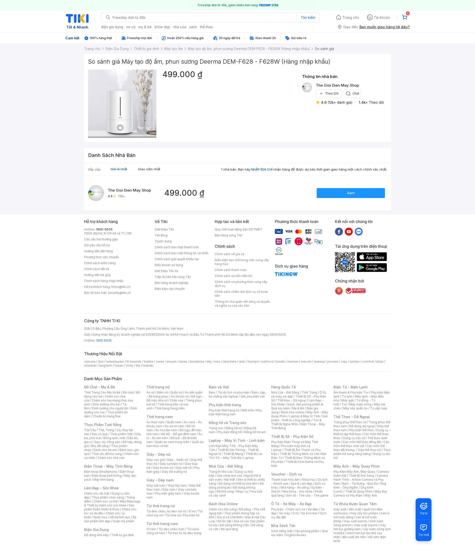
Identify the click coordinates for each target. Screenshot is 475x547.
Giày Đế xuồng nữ (174, 471)
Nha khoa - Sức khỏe (297, 491)
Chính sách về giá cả (229, 254)
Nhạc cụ (242, 491)
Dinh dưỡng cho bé (106, 404)
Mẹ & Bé (298, 408)
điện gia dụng (112, 27)
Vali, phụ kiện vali (252, 396)
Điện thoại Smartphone (100, 471)
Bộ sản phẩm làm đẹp (110, 519)
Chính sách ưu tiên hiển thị (233, 276)
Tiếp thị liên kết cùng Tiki (173, 277)
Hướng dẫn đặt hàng (98, 251)
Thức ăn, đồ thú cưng (107, 454)
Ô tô (295, 513)
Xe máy (284, 513)
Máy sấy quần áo (355, 408)
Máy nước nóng (360, 404)
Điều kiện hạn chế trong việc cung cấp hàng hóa (242, 262)
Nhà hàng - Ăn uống (295, 487)
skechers (230, 361)
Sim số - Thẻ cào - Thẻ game (307, 495)
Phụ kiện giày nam (168, 493)
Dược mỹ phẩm (123, 521)
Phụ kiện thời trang (225, 405)
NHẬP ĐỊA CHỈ (261, 169)
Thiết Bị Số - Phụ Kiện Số (292, 436)
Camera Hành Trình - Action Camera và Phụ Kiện (360, 479)
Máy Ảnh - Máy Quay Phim (356, 466)
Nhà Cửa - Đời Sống (226, 466)
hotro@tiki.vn (120, 287)
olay (344, 361)
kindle (280, 361)
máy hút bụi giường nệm (359, 527)
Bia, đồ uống (100, 446)
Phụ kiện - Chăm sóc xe (288, 509)
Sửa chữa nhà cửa (229, 475)
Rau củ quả (100, 434)
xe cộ (130, 27)
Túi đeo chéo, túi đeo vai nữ (166, 511)
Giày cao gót (155, 460)
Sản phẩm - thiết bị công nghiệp (299, 418)
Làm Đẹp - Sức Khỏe (101, 488)
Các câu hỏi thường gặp (101, 239)
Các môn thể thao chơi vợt (361, 444)
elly (209, 361)
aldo (242, 361)
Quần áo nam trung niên (172, 442)
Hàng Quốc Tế (283, 387)
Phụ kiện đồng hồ (229, 432)
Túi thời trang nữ (160, 506)
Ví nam (151, 529)
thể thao (206, 27)
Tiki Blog (161, 235)
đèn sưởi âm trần (354, 537)
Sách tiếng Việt (281, 531)
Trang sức (216, 428)
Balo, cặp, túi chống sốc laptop (237, 394)
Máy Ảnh (371, 495)
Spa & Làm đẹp (301, 483)
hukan (119, 365)
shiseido (90, 365)
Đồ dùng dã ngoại (362, 426)
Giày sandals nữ (171, 464)
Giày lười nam (156, 485)
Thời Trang (309, 392)
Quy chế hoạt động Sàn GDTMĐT (238, 229)
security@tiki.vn (119, 293)
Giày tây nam (177, 485)
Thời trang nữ (158, 387)
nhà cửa (179, 27)
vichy (129, 365)
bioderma (197, 361)
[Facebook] (339, 231)
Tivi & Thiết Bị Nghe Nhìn (296, 422)
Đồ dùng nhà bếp (96, 535)
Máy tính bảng (104, 479)
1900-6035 (104, 229)
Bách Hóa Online (223, 504)
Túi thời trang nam (162, 524)
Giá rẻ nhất (119, 169)
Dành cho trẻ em (105, 450)
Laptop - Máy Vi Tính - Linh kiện (237, 440)
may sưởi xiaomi (355, 521)
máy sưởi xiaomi (365, 525)
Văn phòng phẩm (307, 531)
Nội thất (229, 479)
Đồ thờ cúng (225, 491)
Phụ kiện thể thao (361, 430)
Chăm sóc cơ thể (106, 501)
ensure (171, 361)
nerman (292, 361)
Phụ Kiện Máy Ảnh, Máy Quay (354, 471)
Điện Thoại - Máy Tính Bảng (108, 466)
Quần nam (174, 422)
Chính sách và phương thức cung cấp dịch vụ (241, 284)
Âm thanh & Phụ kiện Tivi (351, 392)
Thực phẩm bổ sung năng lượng (362, 452)
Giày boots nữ (163, 468)
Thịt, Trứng (106, 430)
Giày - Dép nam (159, 480)
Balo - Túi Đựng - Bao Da (360, 483)
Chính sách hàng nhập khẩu (103, 281)
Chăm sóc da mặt (96, 493)
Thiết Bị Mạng (233, 454)
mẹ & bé (145, 27)
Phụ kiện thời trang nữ (224, 410)
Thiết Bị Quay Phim (358, 491)
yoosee (332, 361)
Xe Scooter (309, 513)
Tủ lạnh (347, 396)
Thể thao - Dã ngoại (291, 400)
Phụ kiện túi (191, 515)
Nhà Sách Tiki (283, 525)
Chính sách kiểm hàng (100, 263)
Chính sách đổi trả (96, 269)
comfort (368, 361)
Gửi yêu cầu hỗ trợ (97, 245)
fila (138, 365)
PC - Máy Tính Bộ (228, 458)
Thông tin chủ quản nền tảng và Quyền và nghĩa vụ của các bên (242, 303)
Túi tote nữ (173, 515)
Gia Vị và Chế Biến (230, 517)
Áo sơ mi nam (174, 426)
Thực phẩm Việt (121, 434)
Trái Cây (90, 430)
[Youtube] (349, 231)
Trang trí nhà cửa (221, 471)
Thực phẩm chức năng (108, 497)
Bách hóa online (292, 412)
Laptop (248, 458)
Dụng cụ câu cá (354, 438)
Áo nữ (150, 392)
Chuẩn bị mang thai (106, 416)
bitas (379, 361)
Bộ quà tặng (229, 529)
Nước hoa (100, 517)
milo (217, 361)
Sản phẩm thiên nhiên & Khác (109, 507)
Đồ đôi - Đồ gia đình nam (178, 434)
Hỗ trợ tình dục (120, 517)
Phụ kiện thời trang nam (235, 412)
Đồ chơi (128, 392)
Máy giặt (347, 400)
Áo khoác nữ (180, 396)
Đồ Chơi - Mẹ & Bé (99, 387)
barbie (148, 361)
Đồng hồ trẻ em (255, 432)
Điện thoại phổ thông (107, 475)
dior (101, 361)
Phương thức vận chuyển (101, 257)
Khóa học (308, 479)
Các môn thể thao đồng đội (362, 442)
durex (183, 361)
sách (193, 27)
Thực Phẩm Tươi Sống (102, 425)
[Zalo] (359, 231)
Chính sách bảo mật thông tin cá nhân (181, 253)
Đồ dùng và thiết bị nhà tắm (237, 483)
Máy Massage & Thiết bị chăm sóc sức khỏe (112, 503)
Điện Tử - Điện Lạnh (350, 387)
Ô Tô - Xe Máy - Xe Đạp (291, 504)
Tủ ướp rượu (378, 408)
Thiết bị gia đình (122, 535)
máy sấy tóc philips (364, 513)
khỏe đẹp (162, 27)
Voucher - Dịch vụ (286, 474)
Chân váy (176, 400)
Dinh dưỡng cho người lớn (110, 408)
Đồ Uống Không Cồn (234, 525)
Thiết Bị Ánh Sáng (361, 475)
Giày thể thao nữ (369, 450)
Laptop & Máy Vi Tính (304, 416)
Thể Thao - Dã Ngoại (351, 417)
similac (355, 361)
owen (160, 361)
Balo (212, 392)
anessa (319, 361)
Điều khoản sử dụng (169, 265)
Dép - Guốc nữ (177, 460)
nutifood (267, 361)
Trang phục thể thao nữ (349, 422)
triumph (253, 361)
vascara (89, 361)
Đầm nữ (162, 392)
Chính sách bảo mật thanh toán (177, 247)
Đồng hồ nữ (234, 428)
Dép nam (168, 489)
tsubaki (148, 365)
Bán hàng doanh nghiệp (172, 283)
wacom (306, 361)
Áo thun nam (155, 422)
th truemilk (134, 361)
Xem (351, 193)
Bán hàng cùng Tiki (228, 235)
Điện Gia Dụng (96, 529)
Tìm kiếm (308, 17)
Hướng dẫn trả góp (97, 275)
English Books (295, 535)
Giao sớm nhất (149, 169)
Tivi (344, 404)
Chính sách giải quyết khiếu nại (177, 259)
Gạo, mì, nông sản (107, 442)
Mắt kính (248, 410)
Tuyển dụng (163, 241)
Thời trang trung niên (170, 408)
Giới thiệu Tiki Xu (166, 271)
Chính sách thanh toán (230, 270)
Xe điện (313, 509)
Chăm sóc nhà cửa (111, 458)
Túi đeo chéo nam (172, 529)
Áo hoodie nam (166, 430)
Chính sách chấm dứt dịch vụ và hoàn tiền (241, 294)
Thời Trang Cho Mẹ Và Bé (102, 392)
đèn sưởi (355, 509)
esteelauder (115, 361)
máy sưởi (339, 509)
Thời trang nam (159, 417)
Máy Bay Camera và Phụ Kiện (360, 493)
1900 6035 (104, 340)
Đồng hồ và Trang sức (227, 423)
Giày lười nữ (183, 468)
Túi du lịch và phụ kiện (233, 392)
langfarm (105, 365)
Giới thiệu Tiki (164, 229)
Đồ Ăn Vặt (224, 521)
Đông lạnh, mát (114, 438)
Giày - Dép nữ (158, 454)
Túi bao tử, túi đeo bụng (184, 533)
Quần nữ (176, 392)
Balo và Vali (219, 387)
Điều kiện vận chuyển (170, 289)
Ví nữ (192, 511)
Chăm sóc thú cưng (223, 509)
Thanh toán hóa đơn (285, 479)
